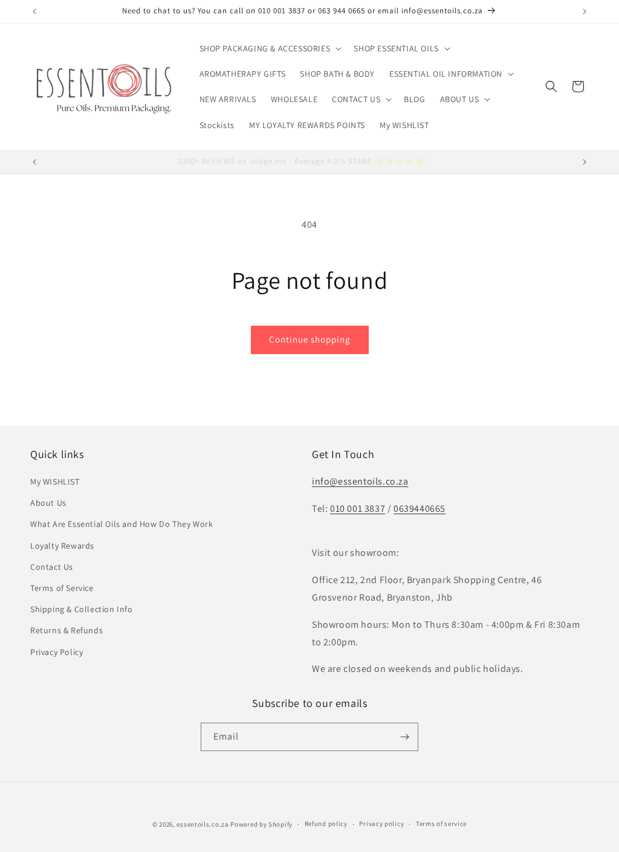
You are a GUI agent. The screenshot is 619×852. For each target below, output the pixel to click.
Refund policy (326, 823)
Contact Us (51, 566)
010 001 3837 (357, 508)
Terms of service (441, 823)
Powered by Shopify (261, 824)
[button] (269, 48)
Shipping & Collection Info (81, 609)
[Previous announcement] (34, 11)
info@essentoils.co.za (360, 481)
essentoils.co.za (202, 824)
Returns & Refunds (66, 630)
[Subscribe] (404, 737)
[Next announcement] (584, 11)
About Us (48, 502)
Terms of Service (62, 588)
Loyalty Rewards (62, 545)
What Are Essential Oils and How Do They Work (121, 523)
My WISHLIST (55, 481)
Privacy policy (381, 823)
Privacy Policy (56, 652)
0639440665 (420, 508)
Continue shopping (310, 339)
